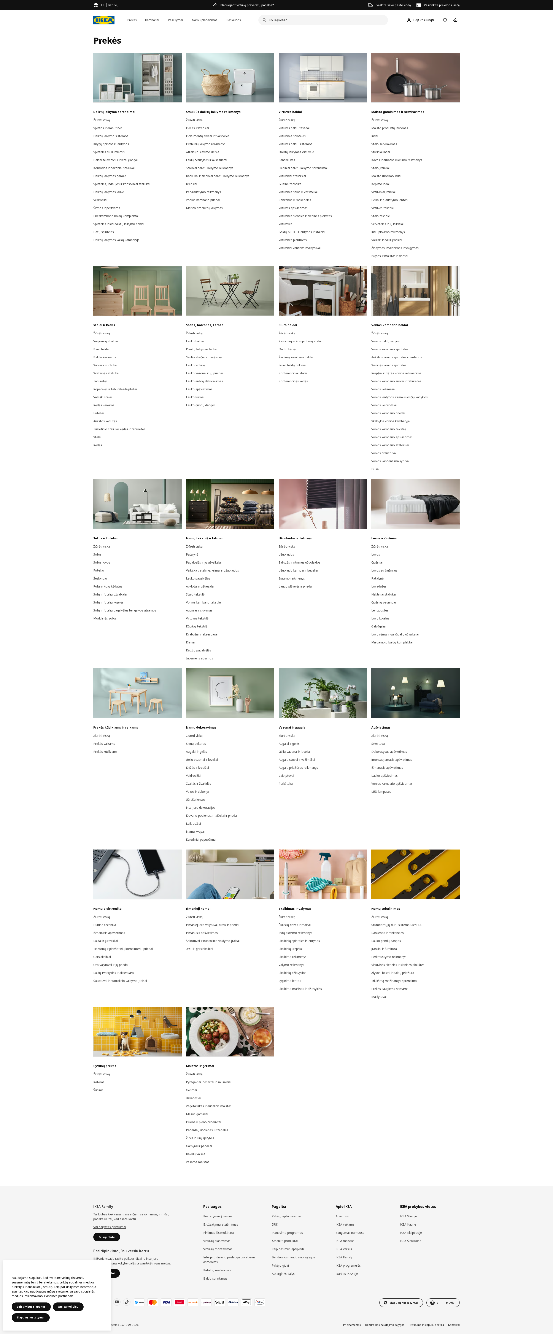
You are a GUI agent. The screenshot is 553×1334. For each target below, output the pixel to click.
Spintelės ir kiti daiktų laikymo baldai (118, 224)
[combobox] (321, 20)
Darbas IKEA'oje (347, 1274)
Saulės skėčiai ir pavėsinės (204, 357)
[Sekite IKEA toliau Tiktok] (126, 1302)
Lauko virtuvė (195, 365)
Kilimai (190, 642)
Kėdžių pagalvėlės (198, 650)
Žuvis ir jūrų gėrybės (200, 1138)
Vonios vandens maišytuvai (390, 461)
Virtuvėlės (285, 224)
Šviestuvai (378, 744)
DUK (275, 1224)
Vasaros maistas (197, 1162)
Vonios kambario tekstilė (388, 429)
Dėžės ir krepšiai (197, 128)
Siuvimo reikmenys (292, 578)
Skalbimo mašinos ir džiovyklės (300, 989)
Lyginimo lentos (290, 981)
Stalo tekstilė (380, 216)
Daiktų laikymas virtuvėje (296, 152)
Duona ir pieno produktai (203, 1122)
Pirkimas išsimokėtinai (218, 1233)
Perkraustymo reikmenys (203, 192)
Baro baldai (101, 349)
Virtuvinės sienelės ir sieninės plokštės (305, 216)
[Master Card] (152, 1302)
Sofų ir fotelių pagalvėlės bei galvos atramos (124, 610)
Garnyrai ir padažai (199, 1146)
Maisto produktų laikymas (204, 208)
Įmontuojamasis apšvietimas (391, 760)
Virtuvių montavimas (217, 1249)
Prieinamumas (352, 1325)
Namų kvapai (195, 831)
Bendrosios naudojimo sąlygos (293, 1257)
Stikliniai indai (380, 152)
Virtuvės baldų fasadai (294, 128)
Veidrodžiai (193, 775)
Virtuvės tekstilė (382, 208)
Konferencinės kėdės (293, 381)
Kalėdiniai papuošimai (201, 839)
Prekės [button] (132, 20)
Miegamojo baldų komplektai (392, 642)
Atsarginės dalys (283, 1274)
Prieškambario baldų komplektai (115, 216)
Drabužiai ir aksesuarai (202, 634)
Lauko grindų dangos (201, 405)
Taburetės (100, 381)
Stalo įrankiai (380, 168)
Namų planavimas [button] (204, 20)
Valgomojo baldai (105, 341)
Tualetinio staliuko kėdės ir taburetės (119, 429)
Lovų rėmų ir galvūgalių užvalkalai (395, 634)
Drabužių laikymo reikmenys (206, 144)
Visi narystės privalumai (109, 1227)
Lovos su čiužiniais (384, 570)
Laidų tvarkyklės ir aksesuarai (206, 160)
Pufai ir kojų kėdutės (107, 586)
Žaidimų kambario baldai (296, 357)
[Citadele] (179, 1302)
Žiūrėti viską (101, 120)
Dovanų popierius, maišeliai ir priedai (211, 815)
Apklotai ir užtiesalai (200, 586)
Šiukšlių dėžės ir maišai (295, 925)
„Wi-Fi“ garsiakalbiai (199, 949)
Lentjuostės (379, 610)
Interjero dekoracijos (200, 807)
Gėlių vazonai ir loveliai (202, 760)
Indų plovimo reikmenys (388, 232)
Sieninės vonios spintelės (388, 365)
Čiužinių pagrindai (383, 602)
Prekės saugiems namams (389, 989)
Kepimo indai (380, 184)
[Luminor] (206, 1302)
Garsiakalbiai (102, 957)
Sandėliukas (287, 160)
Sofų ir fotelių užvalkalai (110, 594)
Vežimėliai (100, 200)
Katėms (98, 1082)
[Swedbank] (193, 1302)
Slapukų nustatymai (30, 1317)
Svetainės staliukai (106, 373)
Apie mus (342, 1216)
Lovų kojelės (380, 618)
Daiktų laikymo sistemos (110, 136)
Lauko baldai (195, 341)
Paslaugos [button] (233, 20)
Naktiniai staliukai (383, 594)
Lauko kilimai (195, 397)
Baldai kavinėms (104, 357)
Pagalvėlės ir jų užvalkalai (203, 562)
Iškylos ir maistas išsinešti (389, 256)
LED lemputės (381, 791)
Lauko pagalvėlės (198, 578)
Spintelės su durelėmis (109, 152)
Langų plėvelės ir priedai (295, 586)
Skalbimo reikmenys (293, 957)
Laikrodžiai (193, 823)
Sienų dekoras (196, 744)
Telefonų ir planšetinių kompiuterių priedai (123, 949)
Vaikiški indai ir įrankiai (386, 240)
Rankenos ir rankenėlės (295, 200)
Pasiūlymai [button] (175, 20)
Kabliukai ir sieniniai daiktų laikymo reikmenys (217, 176)
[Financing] (139, 1302)
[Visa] (166, 1302)
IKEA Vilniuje (408, 1216)
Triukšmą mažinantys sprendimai (394, 981)
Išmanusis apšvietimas (387, 767)
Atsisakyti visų (68, 1307)
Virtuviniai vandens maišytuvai (300, 248)
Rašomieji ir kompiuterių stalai (300, 341)
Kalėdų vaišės (195, 1154)
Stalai (97, 437)
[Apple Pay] (246, 1302)
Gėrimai (191, 1090)
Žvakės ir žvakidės (198, 783)
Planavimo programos (287, 1233)
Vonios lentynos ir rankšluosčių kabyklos (399, 397)
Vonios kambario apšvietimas (392, 437)
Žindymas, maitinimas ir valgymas (395, 248)
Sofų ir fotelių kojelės (108, 602)
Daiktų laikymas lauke (108, 192)
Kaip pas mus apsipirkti (288, 1249)
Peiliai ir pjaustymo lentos (389, 200)
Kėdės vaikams (103, 405)
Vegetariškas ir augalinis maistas (209, 1106)
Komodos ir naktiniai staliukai (114, 168)
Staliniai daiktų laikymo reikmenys (209, 168)
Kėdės (97, 445)
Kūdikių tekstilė (196, 626)
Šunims (98, 1090)
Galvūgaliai (378, 626)
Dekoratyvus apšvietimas (389, 752)
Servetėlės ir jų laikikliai (387, 224)
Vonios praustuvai (383, 453)
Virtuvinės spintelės (292, 136)
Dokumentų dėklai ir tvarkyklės (207, 136)
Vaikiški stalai (102, 397)
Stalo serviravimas (384, 144)
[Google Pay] (259, 1302)
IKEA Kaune (408, 1224)
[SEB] (219, 1302)
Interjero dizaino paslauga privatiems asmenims (229, 1259)
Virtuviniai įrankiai (383, 192)
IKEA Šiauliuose (410, 1241)
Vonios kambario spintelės (389, 349)
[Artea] (233, 1302)
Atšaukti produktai (285, 1241)
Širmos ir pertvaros (106, 208)
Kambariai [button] (152, 20)
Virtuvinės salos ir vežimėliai (298, 192)
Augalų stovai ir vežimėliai (297, 760)
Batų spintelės (103, 232)
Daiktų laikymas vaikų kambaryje (116, 240)
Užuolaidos (286, 554)
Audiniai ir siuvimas (199, 610)
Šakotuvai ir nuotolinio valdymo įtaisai (120, 981)
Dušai (375, 469)
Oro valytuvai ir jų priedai (110, 965)
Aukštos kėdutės (105, 421)
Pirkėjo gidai (280, 1265)
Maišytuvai (378, 997)
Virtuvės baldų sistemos (295, 144)
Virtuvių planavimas (216, 1241)
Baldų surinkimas (215, 1278)
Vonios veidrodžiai (384, 405)
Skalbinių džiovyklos (292, 973)
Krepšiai (191, 184)
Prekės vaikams (104, 744)
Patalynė (192, 554)
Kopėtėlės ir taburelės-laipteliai (115, 389)
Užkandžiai (193, 1098)
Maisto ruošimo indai (386, 176)
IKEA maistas (345, 1241)
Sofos (97, 554)
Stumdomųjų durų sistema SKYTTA (396, 925)
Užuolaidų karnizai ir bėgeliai (298, 570)
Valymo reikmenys (291, 965)
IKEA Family (344, 1257)
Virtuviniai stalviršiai (292, 176)
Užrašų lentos (195, 799)
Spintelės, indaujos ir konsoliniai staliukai (121, 184)
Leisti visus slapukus (31, 1307)
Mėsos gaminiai (197, 1114)
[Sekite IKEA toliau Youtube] (117, 1302)
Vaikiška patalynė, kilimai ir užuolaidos (212, 570)
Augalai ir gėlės (196, 752)
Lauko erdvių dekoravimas (204, 381)
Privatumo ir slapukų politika (426, 1325)
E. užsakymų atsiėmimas (220, 1224)
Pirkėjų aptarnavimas (287, 1216)
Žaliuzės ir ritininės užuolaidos (299, 562)
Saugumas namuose (350, 1233)
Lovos (375, 554)
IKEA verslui (344, 1249)
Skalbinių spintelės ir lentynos (299, 941)
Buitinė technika (290, 184)
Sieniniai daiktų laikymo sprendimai (303, 168)
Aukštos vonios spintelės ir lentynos (396, 357)
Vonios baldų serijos (385, 341)
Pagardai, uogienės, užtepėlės (207, 1130)
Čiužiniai (377, 562)
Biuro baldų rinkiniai (292, 365)
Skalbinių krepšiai (290, 949)
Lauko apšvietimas (199, 389)
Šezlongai (100, 578)
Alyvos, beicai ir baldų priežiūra (392, 973)
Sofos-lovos (101, 562)
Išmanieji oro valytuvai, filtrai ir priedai (212, 925)
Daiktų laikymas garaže (109, 176)
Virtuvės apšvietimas (293, 208)
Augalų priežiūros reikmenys (298, 767)
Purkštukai (286, 783)
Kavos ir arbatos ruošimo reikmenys (396, 160)
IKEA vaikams (345, 1224)
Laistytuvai (286, 775)
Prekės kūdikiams (105, 752)
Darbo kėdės (288, 349)
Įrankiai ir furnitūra (384, 949)
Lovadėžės (378, 586)
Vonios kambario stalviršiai (390, 445)
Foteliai (98, 413)
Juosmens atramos (199, 658)
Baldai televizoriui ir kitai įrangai (115, 160)
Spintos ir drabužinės (107, 128)
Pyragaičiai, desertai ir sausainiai (208, 1082)
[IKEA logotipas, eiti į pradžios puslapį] (103, 20)
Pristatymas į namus (217, 1216)
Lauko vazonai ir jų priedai (204, 373)
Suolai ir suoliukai (105, 365)
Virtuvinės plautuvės (293, 240)
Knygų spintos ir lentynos (111, 144)
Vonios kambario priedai (203, 200)
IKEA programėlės (348, 1265)
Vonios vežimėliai (383, 389)
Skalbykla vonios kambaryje (390, 421)
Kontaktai (454, 1325)
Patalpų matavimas (217, 1270)
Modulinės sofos (105, 618)
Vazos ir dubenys (198, 791)
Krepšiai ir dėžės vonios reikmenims (396, 373)
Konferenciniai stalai (293, 373)
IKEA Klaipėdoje (411, 1233)
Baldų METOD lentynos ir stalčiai (302, 232)
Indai (374, 136)
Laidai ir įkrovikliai (105, 941)
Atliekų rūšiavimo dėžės (202, 152)
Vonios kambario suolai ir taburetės (396, 381)
